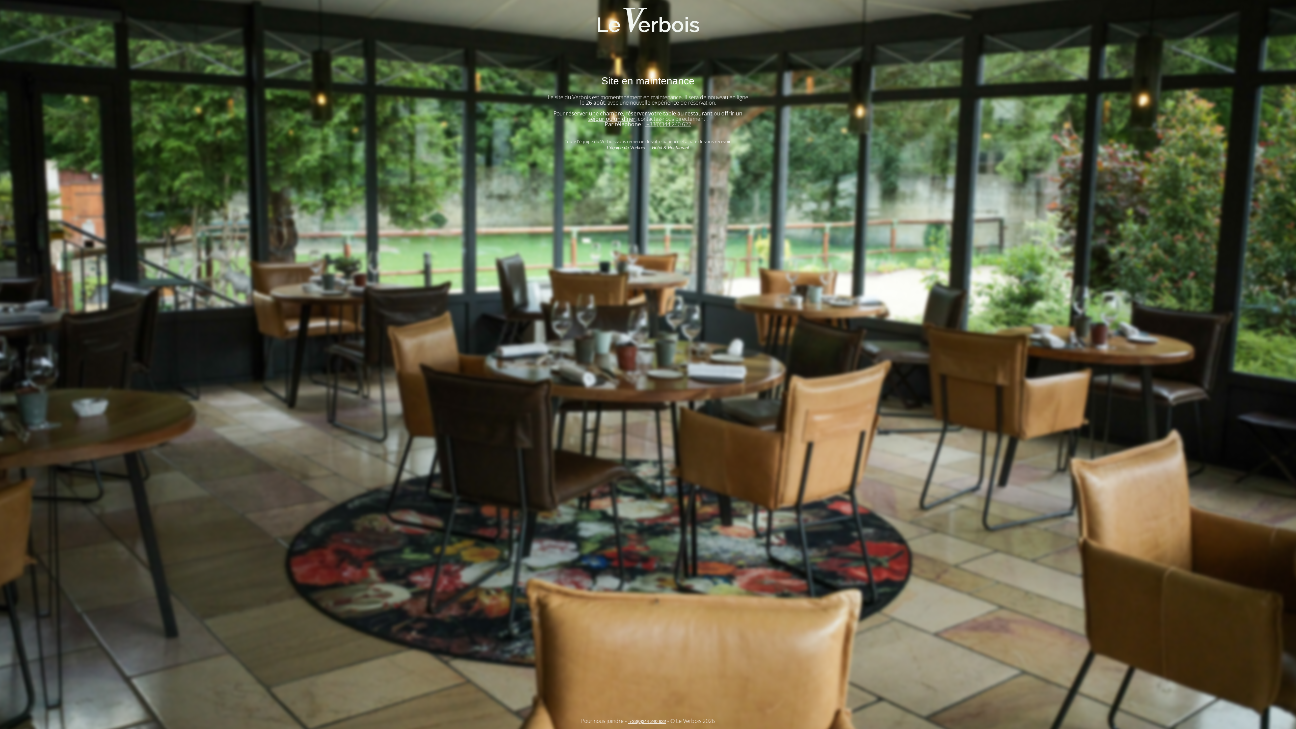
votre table (662, 113)
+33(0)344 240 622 (668, 124)
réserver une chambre (594, 113)
